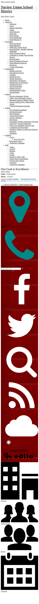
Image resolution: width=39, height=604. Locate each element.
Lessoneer (13, 163)
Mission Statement (16, 28)
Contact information (16, 67)
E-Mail (12, 155)
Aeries (12, 147)
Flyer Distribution (16, 38)
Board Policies (15, 59)
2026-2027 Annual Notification (20, 124)
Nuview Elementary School (19, 96)
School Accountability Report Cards (22, 126)
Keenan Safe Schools (17, 161)
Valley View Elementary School (20, 98)
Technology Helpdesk (17, 143)
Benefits (12, 151)
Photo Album (14, 36)
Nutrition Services (16, 84)
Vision (12, 30)
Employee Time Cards (17, 157)
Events (3, 181)
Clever (12, 137)
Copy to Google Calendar (10, 179)
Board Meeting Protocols (18, 63)
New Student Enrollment (18, 110)
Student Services (15, 88)
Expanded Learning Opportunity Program (24, 122)
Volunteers (13, 133)
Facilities (13, 75)
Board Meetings (15, 45)
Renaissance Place (16, 141)
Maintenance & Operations (19, 83)
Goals (12, 26)
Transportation (14, 92)
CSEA (12, 153)
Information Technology (18, 81)
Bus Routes (13, 120)
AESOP (12, 149)
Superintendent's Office (18, 90)
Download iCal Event (28, 179)
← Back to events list (9, 185)
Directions (13, 34)
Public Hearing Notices (17, 53)
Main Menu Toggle (7, 16)
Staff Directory (15, 32)
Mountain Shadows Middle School (21, 100)
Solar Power (16, 445)
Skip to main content (8, 2)
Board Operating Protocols (19, 61)
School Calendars (16, 118)
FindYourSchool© (16, 112)
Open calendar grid (25, 185)
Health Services (15, 77)
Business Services (16, 71)
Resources (13, 65)
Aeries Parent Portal (16, 116)
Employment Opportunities (19, 159)
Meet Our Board (15, 43)
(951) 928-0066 (11, 266)
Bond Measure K (15, 40)
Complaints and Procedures (19, 127)
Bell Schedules (15, 114)
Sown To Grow (19, 139)
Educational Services (17, 73)
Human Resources (16, 79)
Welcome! (13, 24)
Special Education (16, 86)
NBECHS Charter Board (18, 47)
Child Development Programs (20, 106)
